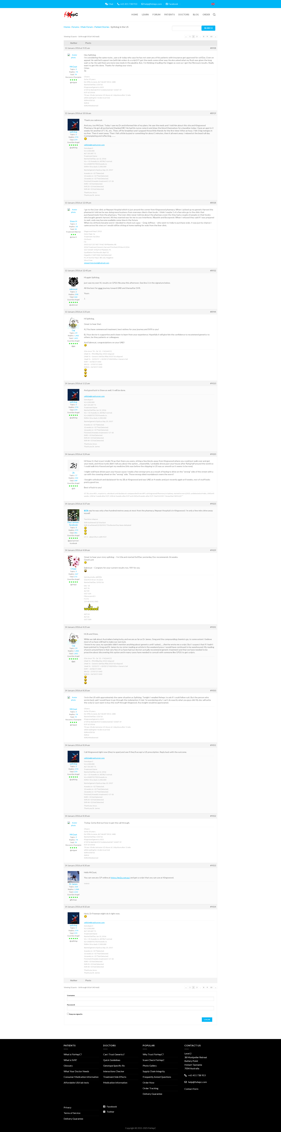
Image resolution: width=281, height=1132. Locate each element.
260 (75, 297)
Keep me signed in (75, 1014)
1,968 (76, 889)
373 (76, 530)
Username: (71, 995)
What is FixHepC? (73, 1054)
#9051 (213, 745)
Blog (196, 14)
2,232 (75, 892)
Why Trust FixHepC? (153, 1054)
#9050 (213, 690)
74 (77, 72)
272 (75, 577)
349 (75, 480)
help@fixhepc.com (153, 4)
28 (77, 226)
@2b (86, 510)
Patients (169, 14)
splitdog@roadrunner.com (94, 145)
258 (76, 294)
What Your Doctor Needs (76, 1071)
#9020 (213, 454)
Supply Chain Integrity (154, 1071)
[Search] (214, 15)
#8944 (213, 311)
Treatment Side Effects (114, 1076)
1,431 (75, 338)
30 (76, 229)
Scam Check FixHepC (154, 1060)
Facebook (173, 4)
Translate (198, 4)
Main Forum (87, 26)
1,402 (76, 335)
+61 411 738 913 (128, 4)
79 (76, 74)
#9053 (213, 865)
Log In (207, 1019)
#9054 (213, 906)
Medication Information (115, 1082)
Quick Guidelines (111, 1060)
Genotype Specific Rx (114, 1065)
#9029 (213, 550)
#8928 (213, 202)
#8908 (213, 48)
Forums (75, 26)
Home (134, 14)
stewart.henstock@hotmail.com (96, 263)
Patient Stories (101, 26)
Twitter (110, 1111)
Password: (71, 1005)
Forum (156, 14)
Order (206, 14)
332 (76, 478)
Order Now (148, 1082)
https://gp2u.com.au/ (120, 877)
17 (76, 475)
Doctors (183, 14)
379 (75, 140)
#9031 (213, 627)
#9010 (213, 383)
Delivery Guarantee (152, 1093)
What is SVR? (70, 1060)
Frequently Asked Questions (157, 1076)
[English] (213, 4)
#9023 (213, 503)
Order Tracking (150, 1088)
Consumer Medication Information (81, 1076)
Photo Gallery (150, 1065)
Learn (145, 14)
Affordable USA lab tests (76, 1082)
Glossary (68, 1065)
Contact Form (191, 1088)
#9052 (213, 816)
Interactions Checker (113, 1071)
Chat (111, 4)
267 (76, 574)
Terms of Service (72, 1113)
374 (76, 137)
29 (76, 333)
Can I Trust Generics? (114, 1054)
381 (75, 533)
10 (211, 36)
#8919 (213, 113)
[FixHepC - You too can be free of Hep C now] (71, 14)
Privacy (67, 1107)
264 (76, 887)
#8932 (213, 270)
